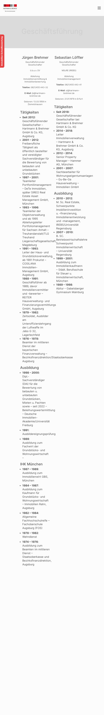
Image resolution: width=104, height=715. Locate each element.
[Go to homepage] (10, 8)
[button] (99, 8)
